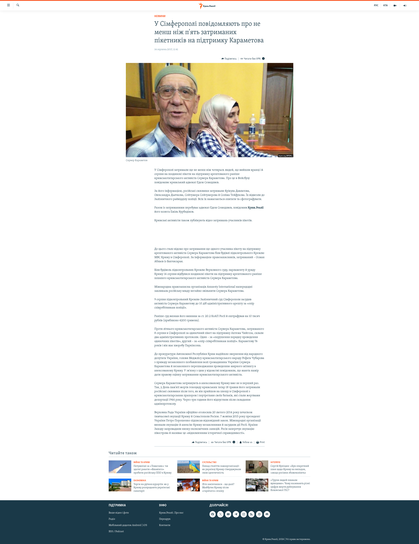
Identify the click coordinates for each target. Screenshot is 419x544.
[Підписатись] (267, 514)
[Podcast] (259, 514)
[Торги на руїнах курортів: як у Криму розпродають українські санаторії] (120, 485)
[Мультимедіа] (395, 5)
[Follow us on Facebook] (213, 514)
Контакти (164, 525)
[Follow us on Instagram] (244, 514)
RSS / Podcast (116, 531)
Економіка (140, 480)
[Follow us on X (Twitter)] (220, 514)
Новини (159, 16)
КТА (385, 5)
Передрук (165, 519)
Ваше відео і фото (119, 513)
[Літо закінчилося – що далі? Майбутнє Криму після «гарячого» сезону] (188, 485)
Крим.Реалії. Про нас (171, 513)
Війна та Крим (142, 462)
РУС (376, 5)
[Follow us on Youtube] (228, 514)
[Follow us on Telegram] (236, 514)
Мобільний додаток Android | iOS (128, 525)
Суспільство (209, 462)
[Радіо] (405, 5)
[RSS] (251, 514)
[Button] (229, 59)
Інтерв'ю (275, 462)
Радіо (112, 519)
